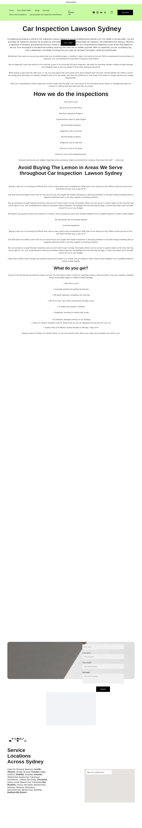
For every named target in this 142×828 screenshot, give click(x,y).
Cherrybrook (42, 779)
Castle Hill (11, 769)
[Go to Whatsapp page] (25, 741)
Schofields (29, 774)
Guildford (11, 774)
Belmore (23, 792)
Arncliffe (37, 769)
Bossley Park (24, 777)
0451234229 (71, 2)
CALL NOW (68, 43)
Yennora (20, 785)
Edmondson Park (14, 790)
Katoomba (38, 774)
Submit (103, 689)
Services (46, 10)
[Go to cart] (111, 12)
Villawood (11, 772)
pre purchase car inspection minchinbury (46, 14)
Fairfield (19, 772)
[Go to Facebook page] (94, 12)
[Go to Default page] (23, 739)
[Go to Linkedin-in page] (102, 12)
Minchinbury (30, 787)
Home (11, 10)
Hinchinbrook (12, 779)
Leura (43, 772)
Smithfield (38, 790)
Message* (86, 672)
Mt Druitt (26, 772)
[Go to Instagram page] (98, 12)
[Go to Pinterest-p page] (13, 739)
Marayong (20, 787)
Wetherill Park (12, 777)
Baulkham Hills (13, 792)
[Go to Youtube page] (11, 741)
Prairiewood (35, 777)
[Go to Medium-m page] (19, 741)
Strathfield (20, 774)
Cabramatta (36, 782)
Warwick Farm (25, 782)
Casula (33, 779)
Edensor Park (25, 779)
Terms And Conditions (18, 14)
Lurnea (16, 782)
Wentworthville (39, 785)
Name (84, 643)
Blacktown (29, 769)
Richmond (20, 769)
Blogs (37, 10)
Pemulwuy (35, 772)
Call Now (125, 12)
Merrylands (28, 785)
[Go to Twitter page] (105, 12)
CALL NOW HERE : (24, 10)
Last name (86, 653)
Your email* (86, 663)
